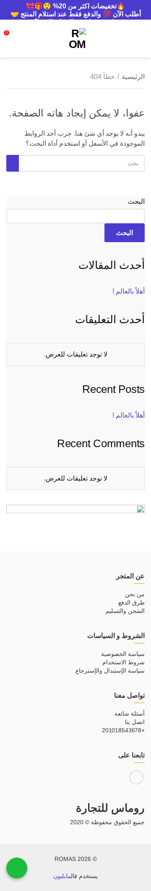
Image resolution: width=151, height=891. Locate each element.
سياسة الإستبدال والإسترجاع (110, 670)
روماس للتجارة (110, 808)
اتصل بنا (135, 722)
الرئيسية (133, 76)
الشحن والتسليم (125, 611)
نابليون (61, 876)
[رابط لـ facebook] (136, 777)
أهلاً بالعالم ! (128, 291)
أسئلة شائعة (130, 713)
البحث (136, 201)
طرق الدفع (131, 602)
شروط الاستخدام (123, 662)
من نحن (135, 594)
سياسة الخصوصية (123, 654)
